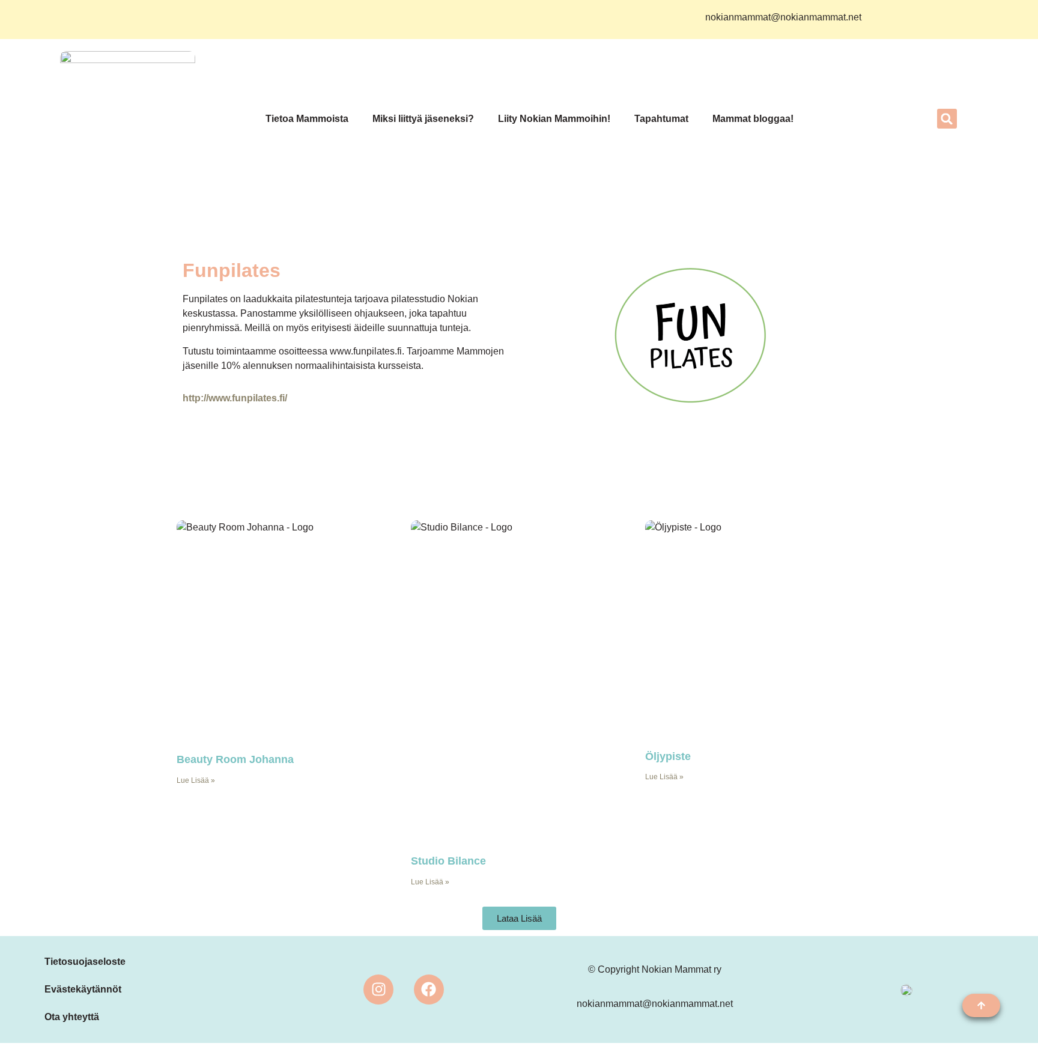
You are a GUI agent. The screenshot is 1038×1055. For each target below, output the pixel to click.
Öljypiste (668, 756)
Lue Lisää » (196, 780)
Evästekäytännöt (82, 989)
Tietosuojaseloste (85, 961)
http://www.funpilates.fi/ (235, 398)
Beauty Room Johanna (235, 759)
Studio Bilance (448, 861)
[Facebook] (429, 989)
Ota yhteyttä (71, 1017)
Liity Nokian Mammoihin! (554, 119)
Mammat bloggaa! (753, 119)
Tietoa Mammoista (307, 119)
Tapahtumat (661, 119)
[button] (947, 119)
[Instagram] (378, 989)
